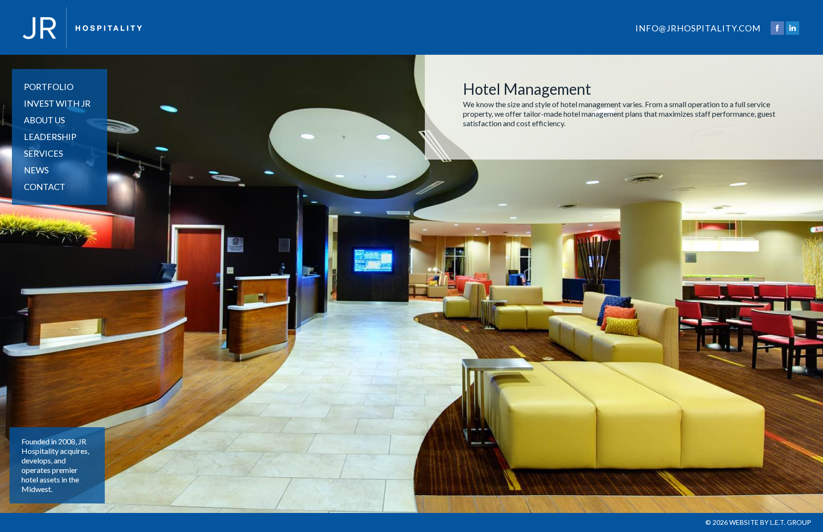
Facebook (777, 28)
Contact (44, 186)
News (36, 170)
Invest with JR (57, 103)
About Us (44, 120)
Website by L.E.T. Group (770, 522)
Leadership (50, 136)
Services (43, 153)
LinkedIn (792, 28)
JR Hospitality (82, 28)
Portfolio (48, 86)
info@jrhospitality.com (698, 28)
